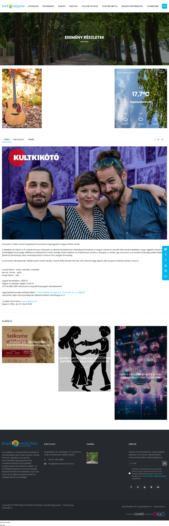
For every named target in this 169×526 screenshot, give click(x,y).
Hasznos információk (132, 6)
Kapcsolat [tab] (18, 139)
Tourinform (152, 6)
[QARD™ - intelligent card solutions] (139, 514)
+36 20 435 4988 (55, 459)
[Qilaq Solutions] (159, 514)
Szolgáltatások (90, 6)
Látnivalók (33, 6)
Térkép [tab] (31, 139)
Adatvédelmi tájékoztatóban (154, 476)
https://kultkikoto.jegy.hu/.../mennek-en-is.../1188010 (61, 292)
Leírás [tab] (7, 139)
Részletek (28, 351)
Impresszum (159, 506)
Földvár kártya (110, 6)
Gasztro (73, 6)
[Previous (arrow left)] (1, 525)
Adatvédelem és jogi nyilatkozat (136, 506)
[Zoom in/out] (9, 522)
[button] (164, 6)
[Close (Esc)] (1, 522)
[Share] (4, 522)
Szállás (61, 6)
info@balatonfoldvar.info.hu (61, 463)
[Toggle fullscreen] (6, 522)
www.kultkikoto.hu (29, 301)
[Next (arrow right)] (4, 525)
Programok (48, 6)
